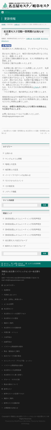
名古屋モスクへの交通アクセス (15, 314)
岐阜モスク (8, 389)
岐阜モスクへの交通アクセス (14, 394)
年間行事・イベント (11, 332)
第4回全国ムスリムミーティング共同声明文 (23, 229)
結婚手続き (8, 342)
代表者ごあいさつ (10, 295)
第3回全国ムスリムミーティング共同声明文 (23, 224)
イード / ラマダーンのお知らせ (18, 175)
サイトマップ (8, 265)
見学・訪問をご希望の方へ (13, 299)
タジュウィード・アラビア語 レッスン (18, 361)
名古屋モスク (8, 309)
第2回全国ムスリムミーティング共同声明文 (23, 219)
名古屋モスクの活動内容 (12, 328)
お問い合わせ (18, 263)
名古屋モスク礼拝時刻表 (12, 370)
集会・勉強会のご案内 (12, 351)
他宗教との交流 (11, 170)
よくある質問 (8, 304)
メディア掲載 (10, 192)
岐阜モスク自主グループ (15, 246)
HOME (3, 24)
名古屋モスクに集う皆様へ (13, 375)
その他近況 (9, 186)
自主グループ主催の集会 (12, 356)
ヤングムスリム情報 (13, 159)
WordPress (18, 421)
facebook (21, 265)
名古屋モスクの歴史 (11, 318)
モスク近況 (36, 38)
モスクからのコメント (14, 181)
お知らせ (17, 24)
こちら (36, 87)
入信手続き (8, 337)
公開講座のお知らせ (11, 408)
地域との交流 (10, 164)
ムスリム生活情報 (34, 263)
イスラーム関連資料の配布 (13, 346)
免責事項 (7, 290)
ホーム (6, 263)
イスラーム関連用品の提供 (13, 365)
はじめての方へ (9, 285)
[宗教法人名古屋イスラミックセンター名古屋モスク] (26, 5)
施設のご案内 (8, 323)
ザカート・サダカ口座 (12, 379)
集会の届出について (11, 384)
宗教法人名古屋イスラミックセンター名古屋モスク (29, 416)
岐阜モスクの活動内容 (12, 403)
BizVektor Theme (30, 421)
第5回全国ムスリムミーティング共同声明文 (23, 235)
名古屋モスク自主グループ (16, 240)
